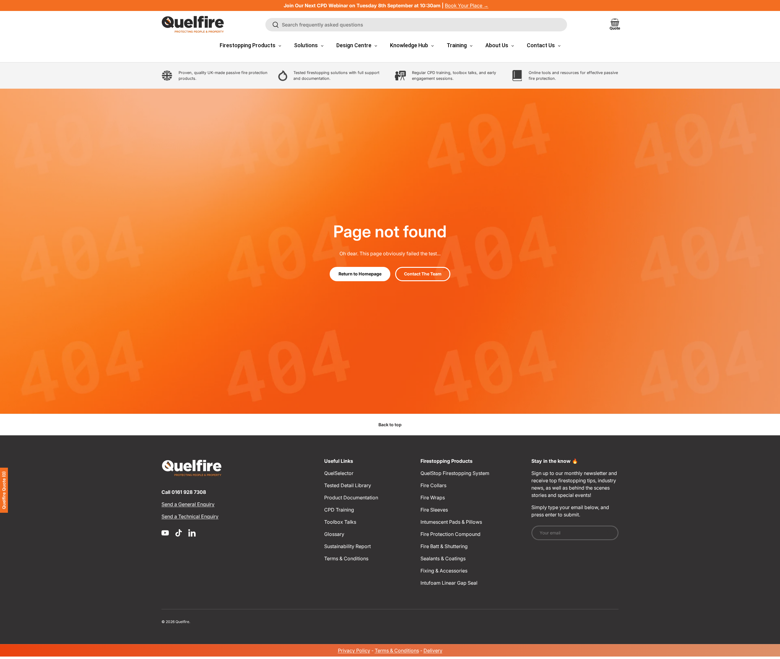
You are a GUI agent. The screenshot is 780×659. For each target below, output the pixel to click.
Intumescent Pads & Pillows (451, 522)
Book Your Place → (466, 5)
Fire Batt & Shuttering (444, 546)
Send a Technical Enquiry (189, 516)
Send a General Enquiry (187, 504)
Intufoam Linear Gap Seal (448, 583)
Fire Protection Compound (450, 534)
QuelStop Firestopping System (454, 473)
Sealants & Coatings (443, 558)
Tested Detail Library (347, 485)
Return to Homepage (360, 273)
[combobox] (416, 24)
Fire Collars (433, 485)
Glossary (334, 534)
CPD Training (339, 510)
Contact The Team (422, 273)
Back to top (390, 424)
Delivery (433, 650)
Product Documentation (351, 497)
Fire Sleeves (434, 510)
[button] (615, 24)
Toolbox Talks (340, 522)
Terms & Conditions (346, 558)
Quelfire (182, 621)
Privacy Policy (354, 650)
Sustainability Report (347, 546)
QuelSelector (338, 473)
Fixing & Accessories (443, 571)
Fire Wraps (432, 497)
